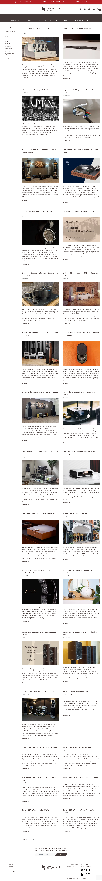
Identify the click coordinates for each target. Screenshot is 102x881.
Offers (88, 20)
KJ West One (75, 878)
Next (42, 840)
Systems (7, 58)
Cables (57, 20)
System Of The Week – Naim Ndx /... (35, 810)
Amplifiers (29, 20)
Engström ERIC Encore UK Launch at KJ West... (80, 211)
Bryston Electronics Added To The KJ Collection (39, 747)
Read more (25, 81)
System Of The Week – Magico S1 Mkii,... (77, 747)
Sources (20, 20)
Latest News (11, 866)
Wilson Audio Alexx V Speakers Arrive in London (40, 392)
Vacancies (8, 61)
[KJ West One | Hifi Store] (51, 9)
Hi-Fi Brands (12, 20)
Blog (6, 36)
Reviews (7, 51)
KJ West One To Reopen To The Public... (77, 513)
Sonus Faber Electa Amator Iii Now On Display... (81, 777)
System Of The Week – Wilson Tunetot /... (78, 810)
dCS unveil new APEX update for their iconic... (39, 90)
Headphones (67, 20)
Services (11, 864)
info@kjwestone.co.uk (81, 1)
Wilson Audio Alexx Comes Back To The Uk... (38, 692)
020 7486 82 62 (85, 864)
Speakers (38, 20)
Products (8, 46)
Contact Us (11, 869)
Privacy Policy (12, 871)
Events (7, 39)
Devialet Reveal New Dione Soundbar (77, 28)
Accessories (48, 20)
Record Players (79, 20)
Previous (25, 840)
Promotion (8, 49)
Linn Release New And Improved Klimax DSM (39, 513)
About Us (11, 868)
